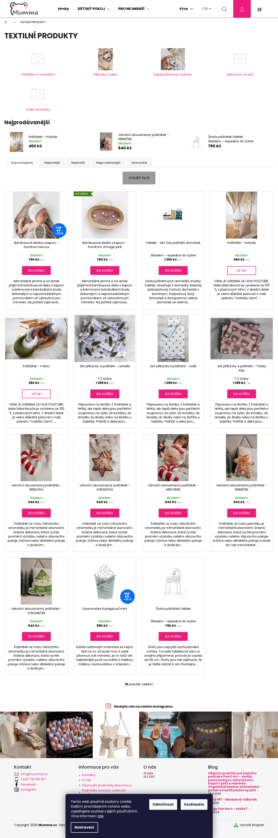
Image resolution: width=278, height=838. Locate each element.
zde (100, 816)
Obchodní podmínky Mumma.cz (107, 785)
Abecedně (139, 163)
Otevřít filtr (139, 178)
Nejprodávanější (108, 163)
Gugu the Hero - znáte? (227, 808)
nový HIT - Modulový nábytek (232, 799)
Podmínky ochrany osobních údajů (104, 792)
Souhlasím (194, 804)
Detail (241, 270)
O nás (86, 780)
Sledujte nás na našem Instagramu (143, 706)
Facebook (28, 784)
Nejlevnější (52, 163)
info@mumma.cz (34, 774)
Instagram (28, 789)
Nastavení (84, 827)
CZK (205, 8)
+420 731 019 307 (33, 779)
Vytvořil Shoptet (252, 825)
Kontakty (89, 775)
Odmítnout (163, 804)
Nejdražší (78, 163)
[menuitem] (63, 9)
